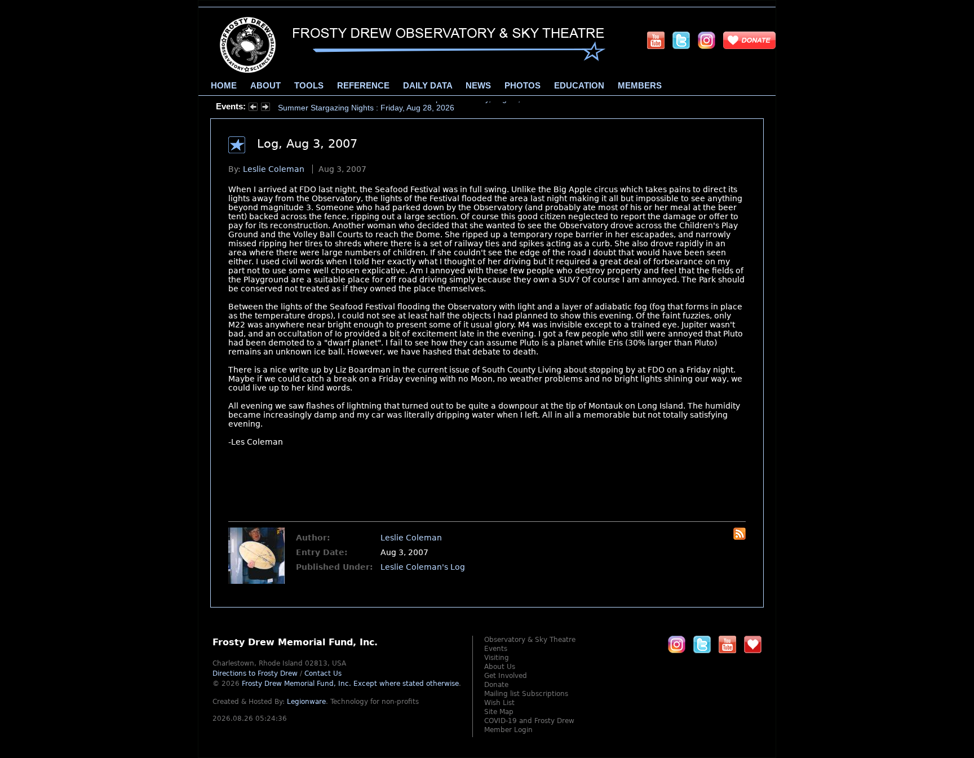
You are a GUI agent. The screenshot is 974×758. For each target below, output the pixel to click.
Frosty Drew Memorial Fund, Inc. (350, 684)
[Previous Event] (253, 108)
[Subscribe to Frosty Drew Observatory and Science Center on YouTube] (656, 40)
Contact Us (323, 673)
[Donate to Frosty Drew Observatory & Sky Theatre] (753, 644)
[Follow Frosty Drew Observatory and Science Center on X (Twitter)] (681, 40)
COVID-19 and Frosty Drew (529, 721)
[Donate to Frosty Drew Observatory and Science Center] (749, 40)
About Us (499, 667)
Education (579, 85)
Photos (522, 85)
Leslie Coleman (273, 169)
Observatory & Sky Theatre (529, 640)
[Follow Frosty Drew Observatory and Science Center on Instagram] (706, 40)
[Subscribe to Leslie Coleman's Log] (739, 537)
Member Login (508, 730)
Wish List (499, 703)
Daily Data (427, 85)
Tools (309, 85)
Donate (496, 685)
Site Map (498, 712)
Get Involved (505, 676)
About (265, 85)
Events (495, 649)
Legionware (306, 702)
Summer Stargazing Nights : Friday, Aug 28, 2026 (366, 106)
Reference (363, 85)
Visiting (496, 658)
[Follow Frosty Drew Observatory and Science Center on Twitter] (702, 644)
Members (640, 85)
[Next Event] (265, 108)
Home (224, 85)
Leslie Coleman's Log (422, 566)
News (478, 85)
